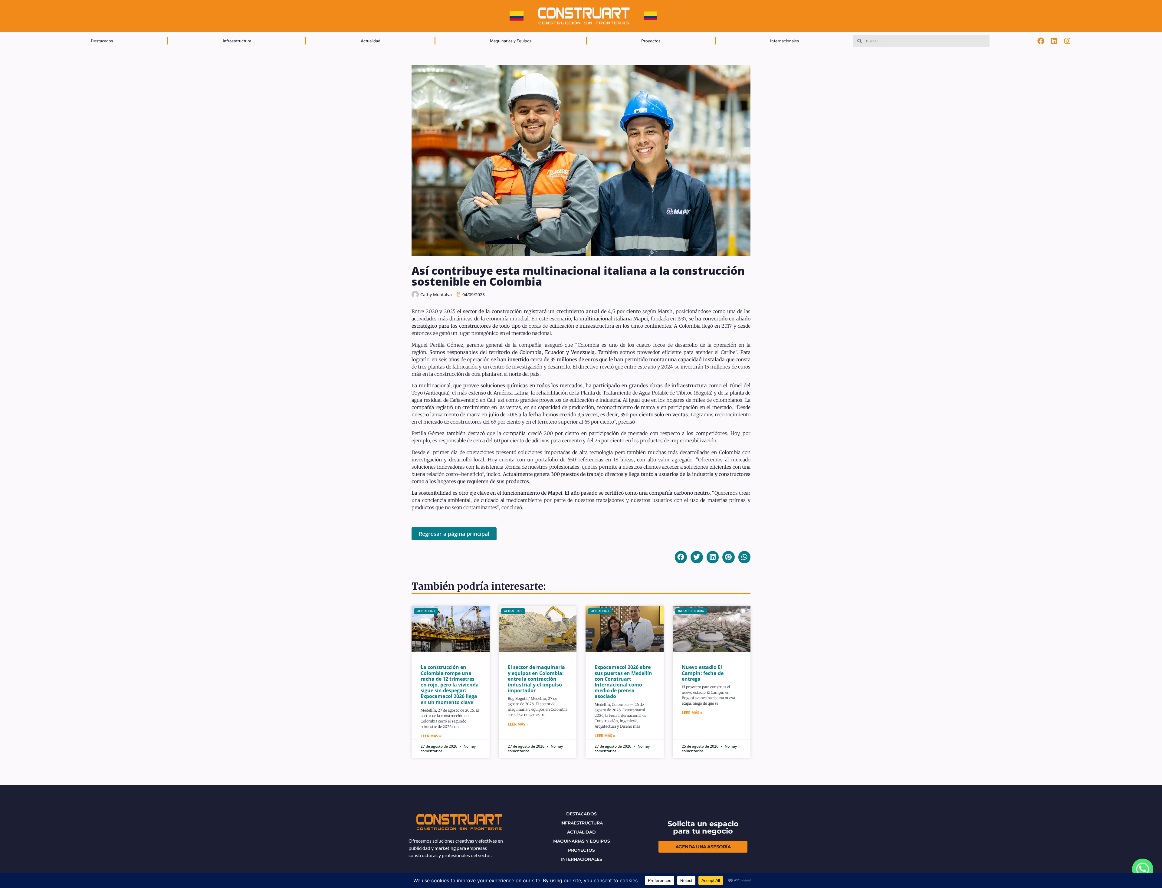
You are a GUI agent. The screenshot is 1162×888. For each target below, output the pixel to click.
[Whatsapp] (1142, 869)
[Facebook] (1041, 41)
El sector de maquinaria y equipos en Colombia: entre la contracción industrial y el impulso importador (536, 679)
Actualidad (370, 40)
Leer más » (431, 736)
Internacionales (784, 40)
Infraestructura (237, 40)
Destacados (102, 40)
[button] (681, 557)
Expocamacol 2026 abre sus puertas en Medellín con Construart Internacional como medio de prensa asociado (623, 682)
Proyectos (651, 40)
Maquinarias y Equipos (511, 40)
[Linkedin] (1054, 41)
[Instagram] (1067, 41)
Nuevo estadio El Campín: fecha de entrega (703, 673)
